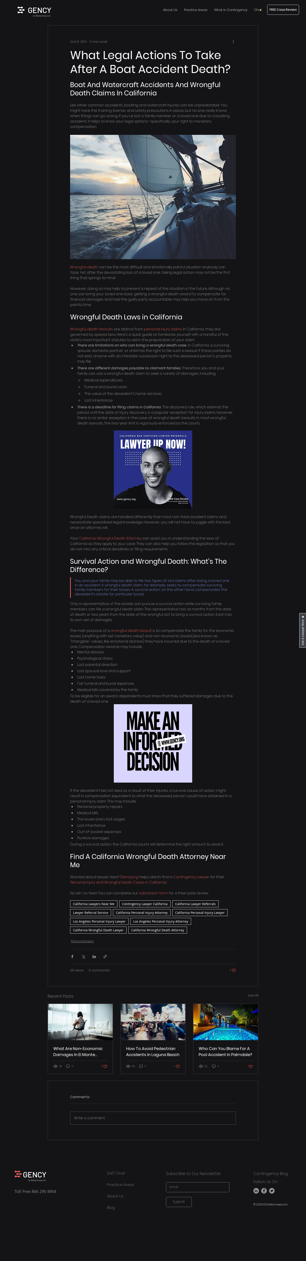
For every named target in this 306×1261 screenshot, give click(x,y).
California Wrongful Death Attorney (157, 930)
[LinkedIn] (256, 1191)
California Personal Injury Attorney (142, 912)
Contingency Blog (270, 1173)
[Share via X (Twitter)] (83, 956)
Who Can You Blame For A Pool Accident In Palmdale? (225, 1051)
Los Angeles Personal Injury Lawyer (99, 921)
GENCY (39, 10)
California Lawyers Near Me (93, 904)
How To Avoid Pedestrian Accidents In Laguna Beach (152, 1051)
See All (253, 995)
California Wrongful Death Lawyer (98, 930)
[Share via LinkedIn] (94, 956)
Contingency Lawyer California (145, 904)
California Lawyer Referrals (195, 904)
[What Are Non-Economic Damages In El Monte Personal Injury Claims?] (80, 1022)
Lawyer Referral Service (90, 912)
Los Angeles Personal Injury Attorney (160, 921)
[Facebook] (264, 1191)
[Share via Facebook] (72, 956)
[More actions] (233, 41)
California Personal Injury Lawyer (200, 912)
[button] (258, 9)
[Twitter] (272, 1191)
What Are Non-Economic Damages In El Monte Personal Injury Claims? (78, 1052)
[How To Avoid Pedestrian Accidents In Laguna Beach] (153, 1022)
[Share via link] (105, 956)
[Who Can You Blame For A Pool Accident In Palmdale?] (225, 1022)
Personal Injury (82, 941)
